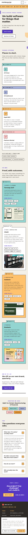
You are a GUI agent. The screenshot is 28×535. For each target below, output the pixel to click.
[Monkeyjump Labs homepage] (6, 2)
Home (3, 513)
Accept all (21, 530)
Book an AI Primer (9, 36)
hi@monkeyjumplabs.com (9, 507)
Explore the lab (8, 388)
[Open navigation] (25, 2)
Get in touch (7, 31)
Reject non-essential (9, 530)
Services (4, 515)
